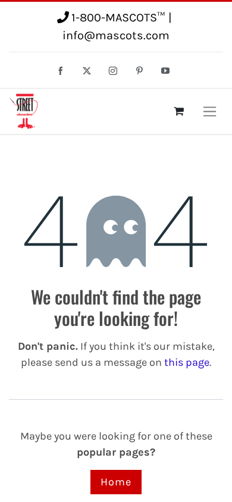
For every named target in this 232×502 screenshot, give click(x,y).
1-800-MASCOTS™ (118, 17)
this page (186, 362)
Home (116, 481)
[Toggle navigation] (209, 111)
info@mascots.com (116, 35)
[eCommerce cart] (178, 111)
